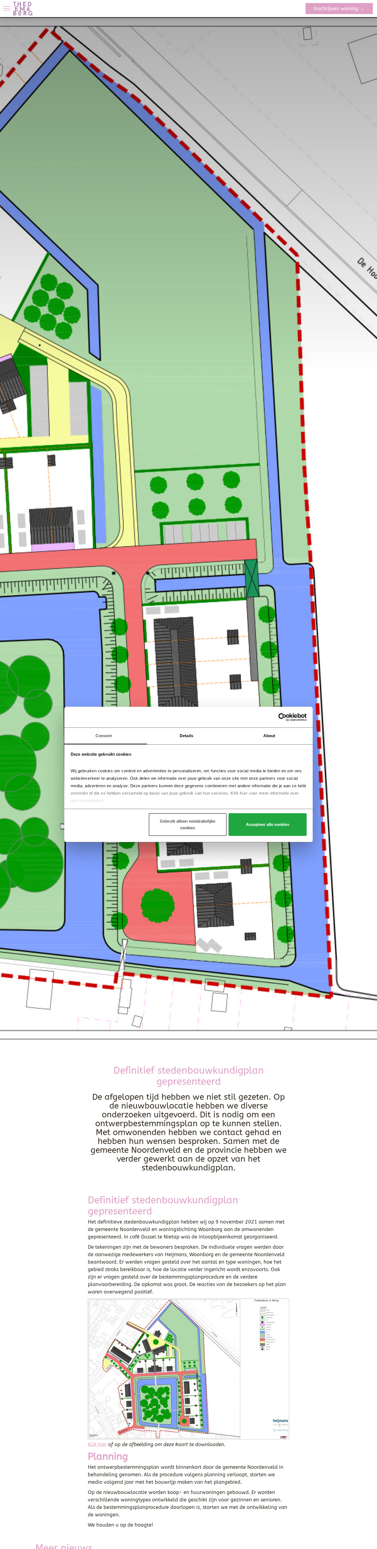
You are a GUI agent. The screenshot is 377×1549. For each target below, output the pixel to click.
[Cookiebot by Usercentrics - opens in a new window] (282, 717)
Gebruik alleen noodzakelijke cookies (187, 824)
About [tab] (269, 735)
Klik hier (97, 1444)
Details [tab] (186, 735)
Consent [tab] (103, 735)
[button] (6, 8)
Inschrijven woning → (339, 9)
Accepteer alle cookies (267, 824)
